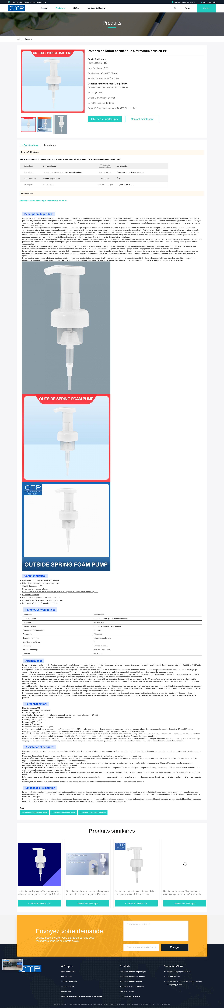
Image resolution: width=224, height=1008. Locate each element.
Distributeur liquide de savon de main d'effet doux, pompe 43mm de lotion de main (86, 892)
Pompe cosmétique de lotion (63, 812)
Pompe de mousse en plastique (133, 972)
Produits (60, 8)
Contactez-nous (67, 986)
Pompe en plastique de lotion (132, 986)
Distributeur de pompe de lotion (34, 812)
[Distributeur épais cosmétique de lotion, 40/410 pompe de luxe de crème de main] (136, 864)
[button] (21, 870)
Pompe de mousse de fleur (131, 981)
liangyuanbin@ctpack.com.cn (184, 2)
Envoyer (175, 947)
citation (206, 8)
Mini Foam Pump (127, 991)
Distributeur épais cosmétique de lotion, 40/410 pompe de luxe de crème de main (133, 892)
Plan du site (66, 991)
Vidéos (76, 8)
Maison (44, 8)
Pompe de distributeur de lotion (93, 812)
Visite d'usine (66, 977)
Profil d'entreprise (68, 972)
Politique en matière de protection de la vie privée (81, 996)
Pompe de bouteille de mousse (132, 977)
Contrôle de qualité (69, 981)
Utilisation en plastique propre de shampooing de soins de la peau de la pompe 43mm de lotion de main (39, 893)
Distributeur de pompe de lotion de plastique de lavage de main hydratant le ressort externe (184, 892)
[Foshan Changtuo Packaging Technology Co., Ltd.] (16, 8)
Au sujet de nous (96, 8)
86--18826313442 (209, 2)
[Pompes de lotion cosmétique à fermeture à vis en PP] (53, 81)
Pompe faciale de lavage (130, 996)
